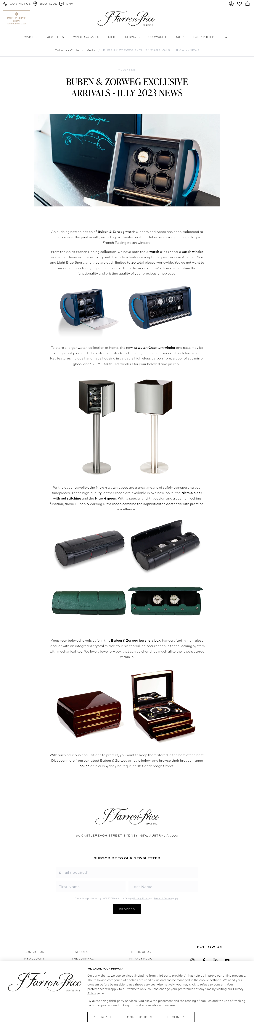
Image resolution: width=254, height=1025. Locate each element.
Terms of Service (163, 898)
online (85, 765)
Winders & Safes (86, 37)
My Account (34, 958)
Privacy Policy (141, 898)
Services (132, 37)
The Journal (83, 958)
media (90, 50)
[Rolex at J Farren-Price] (236, 18)
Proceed (127, 909)
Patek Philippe (204, 37)
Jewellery (55, 37)
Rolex (179, 37)
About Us (83, 952)
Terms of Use (142, 952)
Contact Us (34, 952)
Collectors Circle (67, 50)
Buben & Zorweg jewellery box (135, 640)
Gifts (112, 37)
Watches (31, 37)
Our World (157, 37)
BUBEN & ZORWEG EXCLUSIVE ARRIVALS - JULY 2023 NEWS (151, 50)
